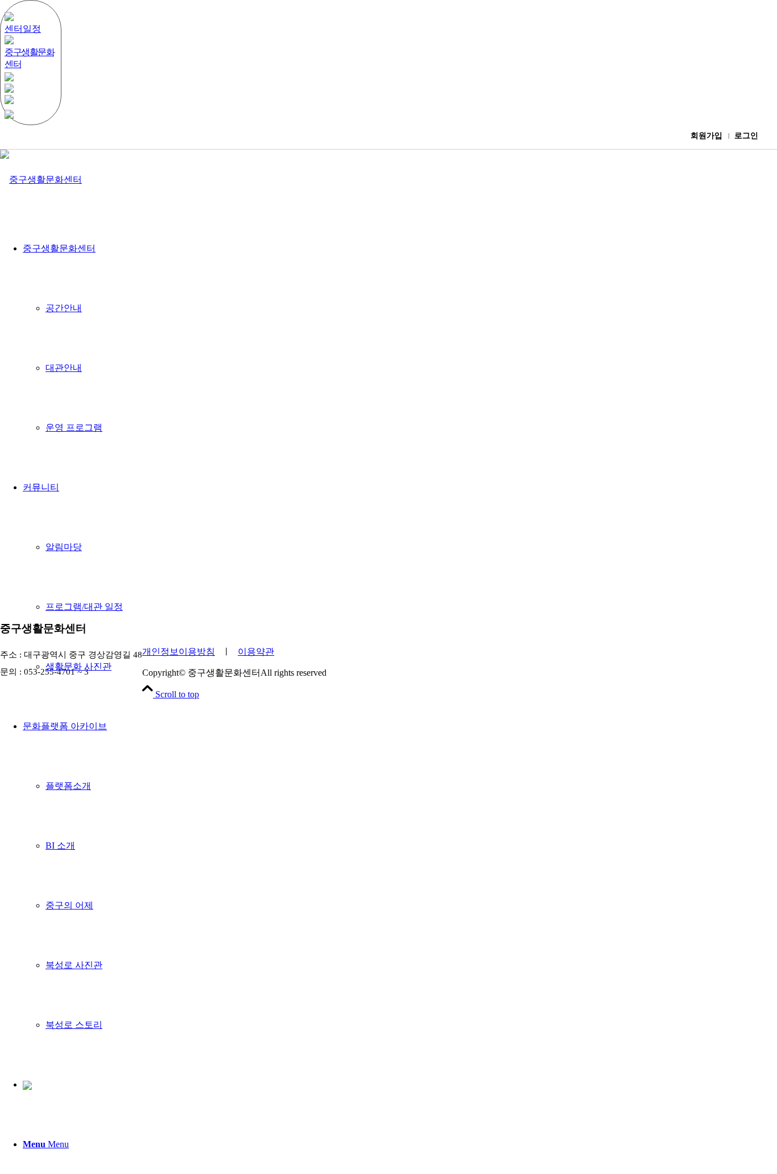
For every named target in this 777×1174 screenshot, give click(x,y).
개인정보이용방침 (178, 651)
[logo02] (41, 179)
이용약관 (256, 651)
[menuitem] (400, 875)
